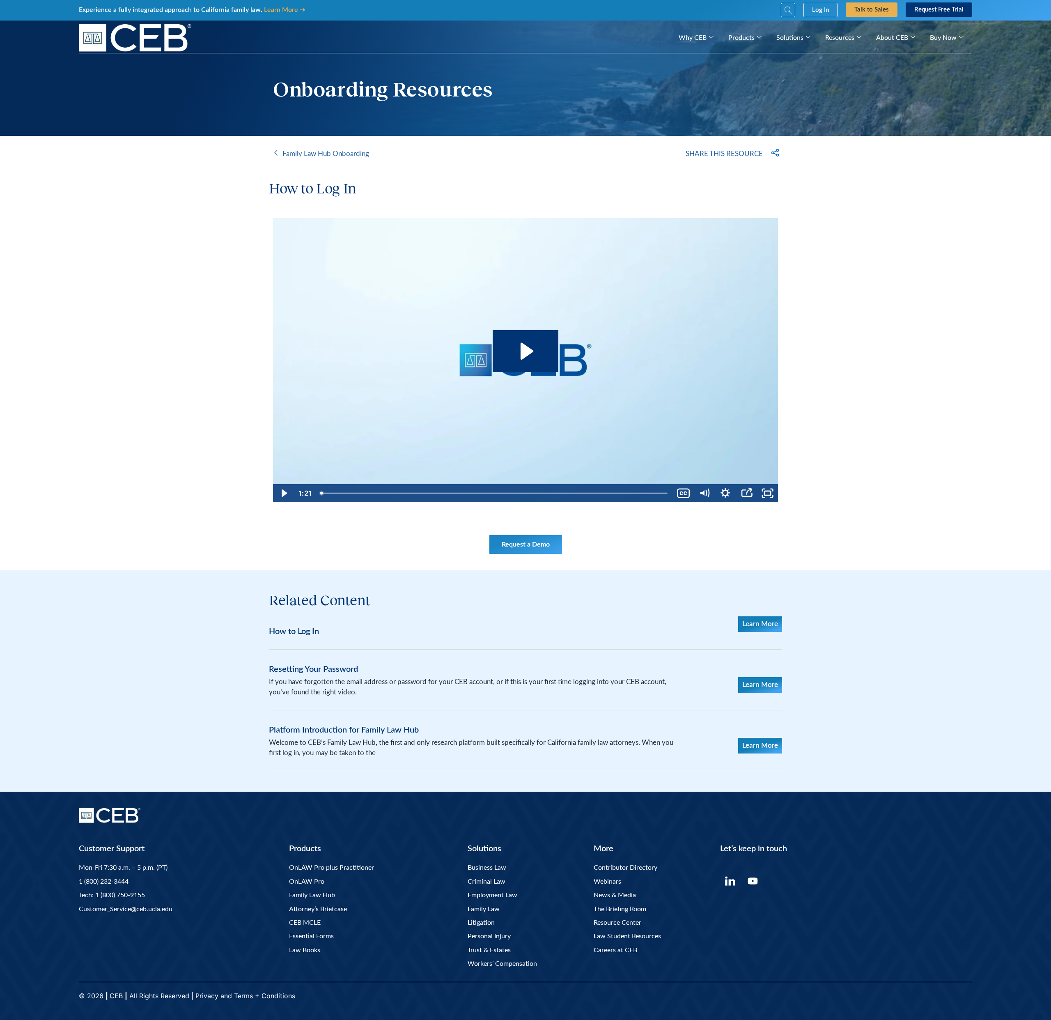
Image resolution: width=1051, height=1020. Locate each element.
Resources (839, 37)
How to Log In (294, 631)
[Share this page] (775, 153)
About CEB (892, 37)
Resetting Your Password (313, 669)
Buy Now (943, 37)
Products (741, 37)
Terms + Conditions (265, 996)
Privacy (206, 996)
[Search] (788, 10)
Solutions (789, 37)
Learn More (760, 623)
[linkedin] (730, 881)
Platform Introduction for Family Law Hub (344, 730)
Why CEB (693, 37)
